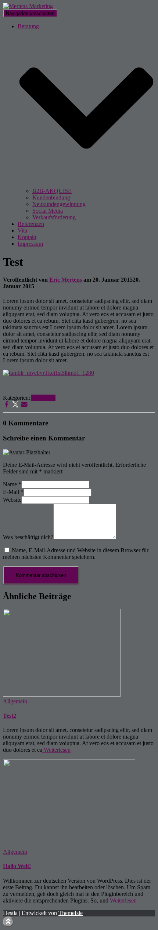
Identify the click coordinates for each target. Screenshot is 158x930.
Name (12, 484)
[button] (86, 184)
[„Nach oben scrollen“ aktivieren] (8, 921)
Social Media (47, 211)
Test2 (9, 716)
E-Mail (13, 492)
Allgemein (43, 398)
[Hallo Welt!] (69, 845)
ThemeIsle (70, 913)
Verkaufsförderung (54, 217)
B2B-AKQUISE (52, 191)
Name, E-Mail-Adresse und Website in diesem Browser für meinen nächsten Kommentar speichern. (75, 553)
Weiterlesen (56, 750)
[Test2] (62, 695)
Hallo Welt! (17, 866)
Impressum (30, 244)
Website (12, 500)
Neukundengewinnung (59, 204)
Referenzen (31, 224)
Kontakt (27, 237)
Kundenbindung (51, 197)
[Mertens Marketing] (28, 6)
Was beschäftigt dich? (28, 537)
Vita (22, 230)
